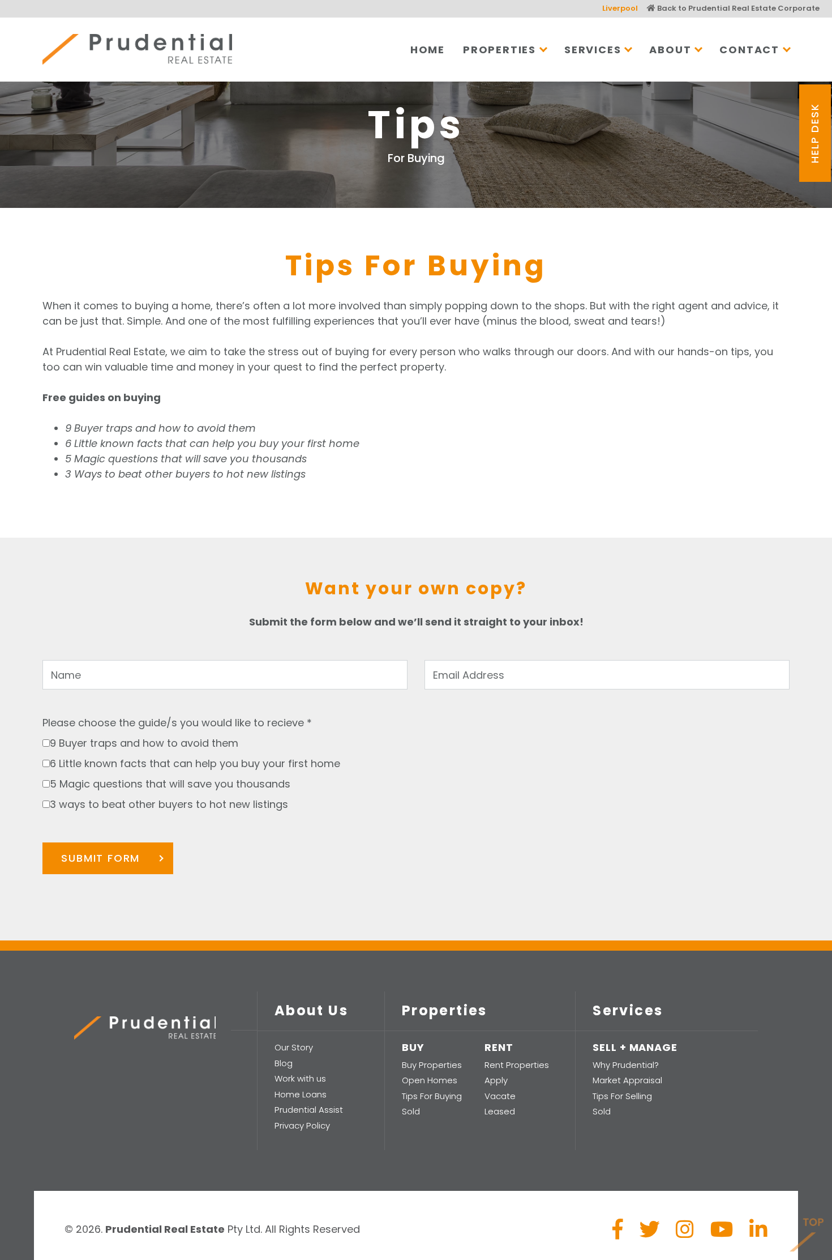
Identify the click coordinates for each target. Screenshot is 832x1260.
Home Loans (301, 1094)
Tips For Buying (432, 1096)
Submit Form (100, 858)
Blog (284, 1063)
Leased (499, 1111)
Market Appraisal (627, 1080)
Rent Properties (516, 1065)
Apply (496, 1080)
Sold (411, 1111)
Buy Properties (432, 1065)
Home (427, 49)
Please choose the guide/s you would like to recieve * (177, 723)
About (670, 49)
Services (592, 49)
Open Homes (429, 1080)
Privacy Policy (302, 1125)
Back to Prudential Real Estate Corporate (737, 8)
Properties (499, 49)
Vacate (500, 1096)
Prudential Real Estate (137, 49)
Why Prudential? (626, 1065)
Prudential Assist (309, 1110)
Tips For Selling (622, 1096)
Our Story (294, 1047)
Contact (749, 49)
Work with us (300, 1078)
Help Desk (815, 133)
